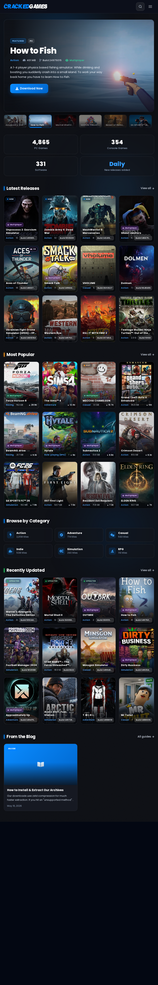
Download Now (31, 88)
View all (146, 188)
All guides (144, 736)
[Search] (140, 6)
